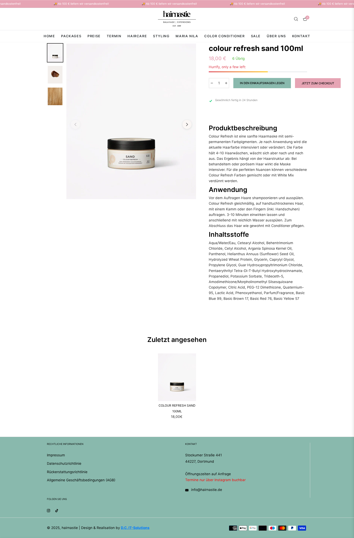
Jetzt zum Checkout (318, 83)
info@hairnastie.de (206, 490)
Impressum (56, 455)
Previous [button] (75, 124)
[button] (296, 19)
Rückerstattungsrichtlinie (67, 472)
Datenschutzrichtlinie (64, 463)
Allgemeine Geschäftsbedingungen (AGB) (81, 480)
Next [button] (187, 124)
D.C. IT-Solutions (135, 528)
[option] (131, 121)
